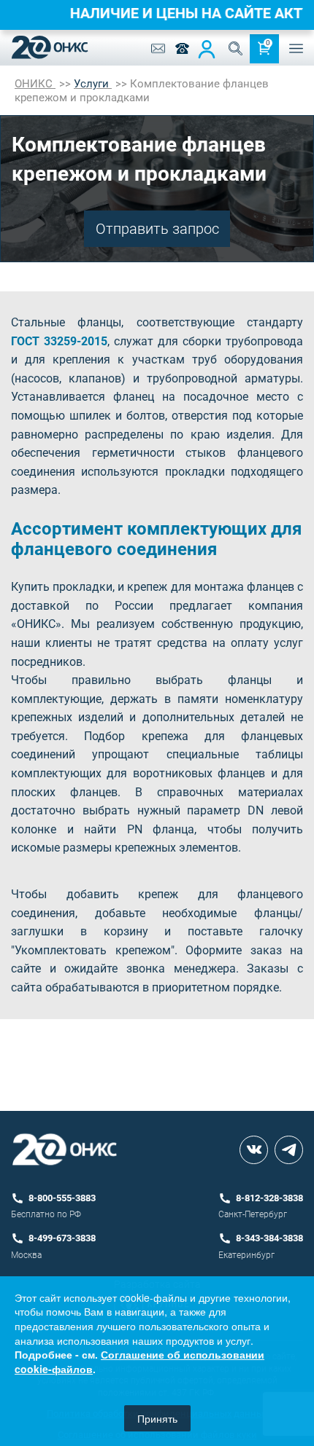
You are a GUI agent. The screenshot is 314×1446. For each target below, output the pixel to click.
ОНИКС (35, 83)
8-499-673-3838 (62, 1238)
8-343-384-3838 (269, 1238)
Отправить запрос (157, 228)
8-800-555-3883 (62, 1197)
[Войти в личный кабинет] (206, 48)
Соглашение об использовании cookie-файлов (139, 1361)
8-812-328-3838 (269, 1197)
